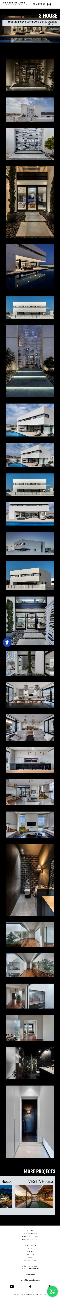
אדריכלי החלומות (30, 1245)
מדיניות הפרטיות (30, 1260)
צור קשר (30, 1251)
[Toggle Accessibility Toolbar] (7, 642)
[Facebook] (30, 1286)
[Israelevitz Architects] (14, 4)
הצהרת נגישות (30, 1254)
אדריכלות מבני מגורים (30, 1236)
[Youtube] (12, 1286)
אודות (31, 1230)
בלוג (30, 1248)
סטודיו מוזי (34, 1294)
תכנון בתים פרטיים (30, 1233)
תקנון (30, 1257)
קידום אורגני (25, 1294)
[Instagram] (49, 4)
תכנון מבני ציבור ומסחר (30, 1239)
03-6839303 (39, 4)
